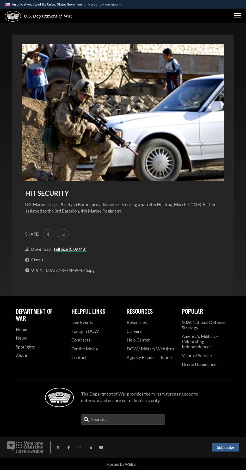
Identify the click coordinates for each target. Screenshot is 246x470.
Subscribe (225, 447)
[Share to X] (63, 234)
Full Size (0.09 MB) (70, 249)
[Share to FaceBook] (48, 234)
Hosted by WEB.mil (123, 464)
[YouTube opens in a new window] (101, 447)
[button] (237, 15)
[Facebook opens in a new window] (68, 447)
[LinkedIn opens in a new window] (90, 447)
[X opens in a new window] (58, 447)
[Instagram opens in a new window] (79, 447)
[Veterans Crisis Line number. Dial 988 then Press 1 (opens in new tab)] (25, 447)
